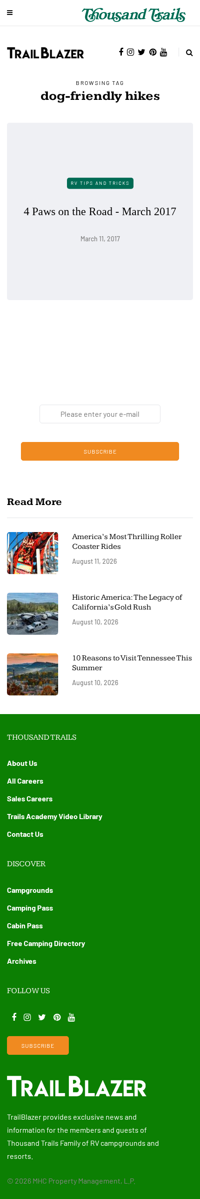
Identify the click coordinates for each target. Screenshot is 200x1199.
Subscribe (100, 451)
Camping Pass (30, 907)
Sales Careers (30, 798)
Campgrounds (30, 889)
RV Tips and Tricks (100, 183)
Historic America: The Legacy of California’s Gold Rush (127, 602)
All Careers (25, 780)
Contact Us (25, 833)
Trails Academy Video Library (54, 816)
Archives (21, 960)
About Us (22, 762)
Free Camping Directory (46, 943)
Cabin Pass (25, 925)
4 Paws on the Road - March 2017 (100, 211)
